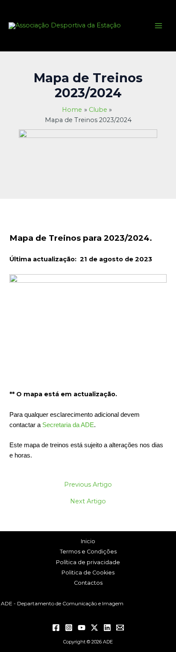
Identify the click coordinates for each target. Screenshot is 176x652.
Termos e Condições (88, 551)
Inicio (88, 541)
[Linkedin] (107, 627)
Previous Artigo (88, 485)
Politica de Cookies (88, 572)
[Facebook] (56, 627)
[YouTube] (81, 627)
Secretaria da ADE (68, 425)
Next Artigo (88, 501)
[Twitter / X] (94, 627)
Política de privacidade (88, 562)
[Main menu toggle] (158, 26)
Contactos (88, 583)
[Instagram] (69, 627)
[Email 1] (120, 627)
